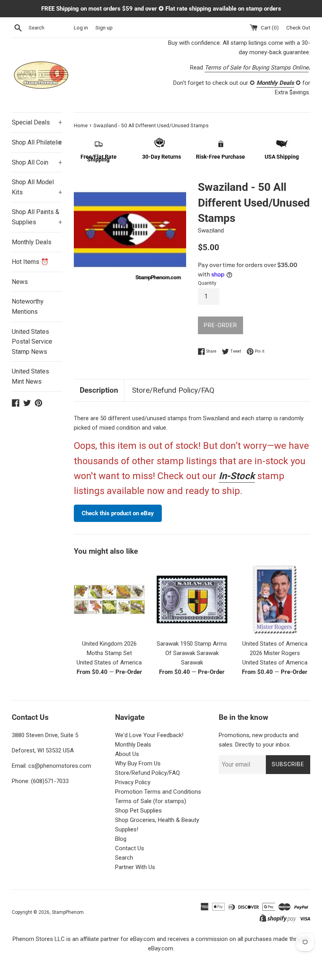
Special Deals (37, 122)
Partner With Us (135, 867)
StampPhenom (68, 912)
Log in (81, 27)
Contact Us (129, 848)
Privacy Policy (132, 782)
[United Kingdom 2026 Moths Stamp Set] (109, 599)
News (20, 282)
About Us (127, 754)
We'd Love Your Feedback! (149, 735)
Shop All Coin (37, 162)
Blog (120, 838)
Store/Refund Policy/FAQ (173, 390)
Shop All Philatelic (37, 142)
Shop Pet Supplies (138, 810)
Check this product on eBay (118, 513)
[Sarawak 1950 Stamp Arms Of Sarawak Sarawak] (192, 599)
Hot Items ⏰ (30, 261)
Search (124, 857)
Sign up (104, 27)
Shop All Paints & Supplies (37, 217)
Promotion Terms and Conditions (158, 791)
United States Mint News (30, 376)
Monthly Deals (31, 242)
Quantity (207, 283)
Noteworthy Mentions (28, 306)
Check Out (298, 27)
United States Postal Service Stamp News (32, 341)
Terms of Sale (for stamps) (150, 801)
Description (99, 390)
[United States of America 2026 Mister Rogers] (274, 599)
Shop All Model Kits (37, 187)
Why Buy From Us (138, 763)
